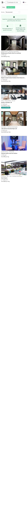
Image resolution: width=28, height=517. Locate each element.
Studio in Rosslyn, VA (6, 102)
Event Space (4, 178)
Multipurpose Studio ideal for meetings (11, 53)
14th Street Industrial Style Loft (9, 128)
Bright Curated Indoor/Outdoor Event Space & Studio (12, 78)
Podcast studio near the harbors (9, 153)
